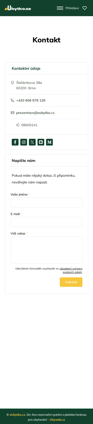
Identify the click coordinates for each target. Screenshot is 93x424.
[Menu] (60, 8)
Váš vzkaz (19, 233)
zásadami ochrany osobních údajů (71, 270)
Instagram (23, 142)
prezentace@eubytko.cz (35, 113)
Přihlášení (72, 8)
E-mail (16, 214)
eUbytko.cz (17, 414)
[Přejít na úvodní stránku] (18, 8)
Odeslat (71, 282)
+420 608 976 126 (30, 100)
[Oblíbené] (84, 8)
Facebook (15, 142)
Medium (49, 142)
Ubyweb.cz (57, 419)
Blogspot (40, 142)
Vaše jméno (20, 194)
